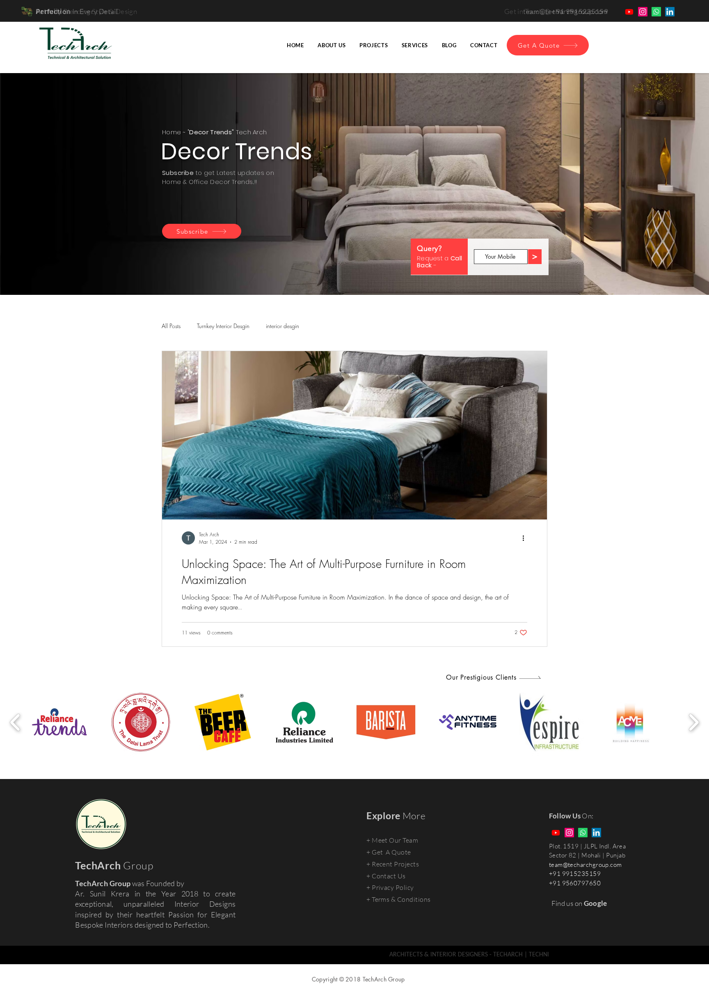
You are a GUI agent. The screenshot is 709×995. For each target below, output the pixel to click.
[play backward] (15, 722)
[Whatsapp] (656, 11)
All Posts (171, 326)
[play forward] (693, 722)
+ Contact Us (386, 876)
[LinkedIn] (670, 11)
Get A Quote (391, 852)
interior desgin (282, 326)
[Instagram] (642, 11)
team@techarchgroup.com (585, 865)
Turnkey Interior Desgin (223, 326)
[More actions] (526, 538)
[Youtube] (629, 11)
